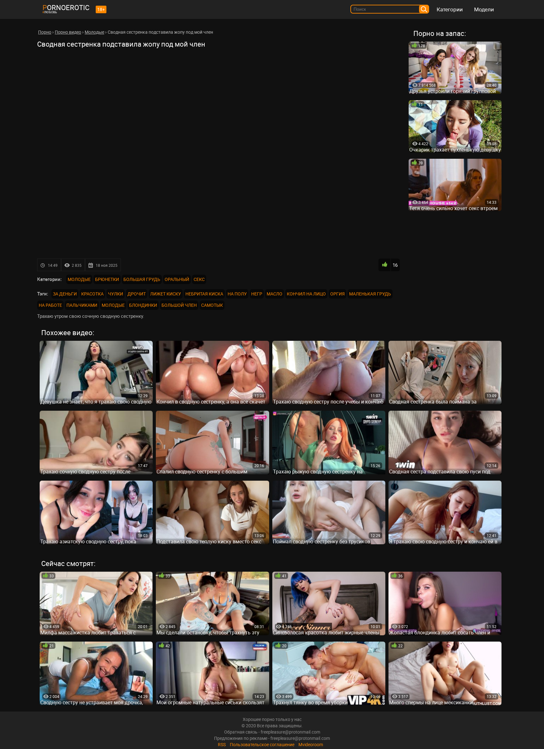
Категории (450, 9)
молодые (113, 305)
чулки (115, 294)
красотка (92, 294)
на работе (50, 305)
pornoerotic (65, 7)
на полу (237, 294)
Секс (199, 279)
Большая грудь (141, 279)
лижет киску (165, 294)
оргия (337, 294)
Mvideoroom (310, 744)
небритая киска (204, 294)
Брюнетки (107, 279)
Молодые (79, 279)
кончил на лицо (306, 294)
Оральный (177, 279)
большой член (179, 305)
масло (274, 294)
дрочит (137, 294)
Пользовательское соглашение (262, 744)
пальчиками (81, 305)
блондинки (143, 305)
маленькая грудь (370, 294)
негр (256, 294)
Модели (484, 9)
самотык (212, 305)
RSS (222, 744)
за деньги (65, 294)
